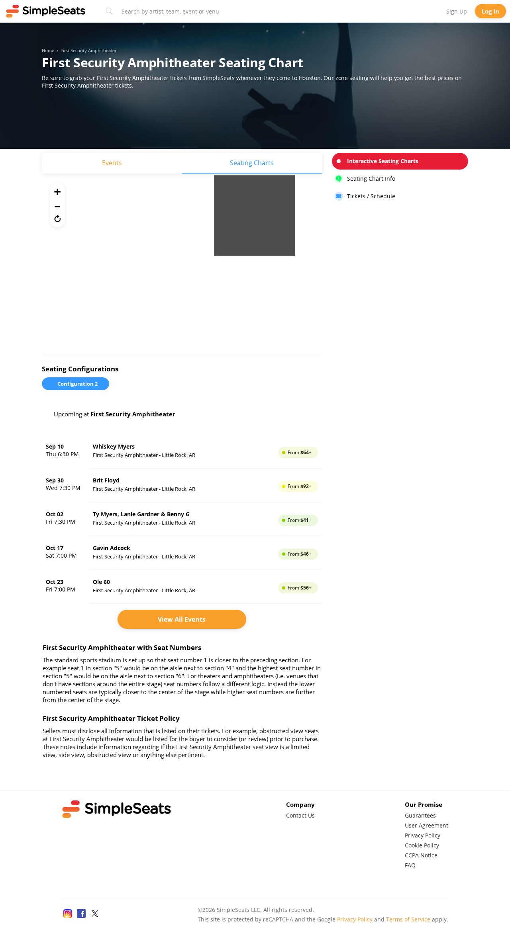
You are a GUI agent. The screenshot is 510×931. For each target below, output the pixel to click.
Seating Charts (252, 162)
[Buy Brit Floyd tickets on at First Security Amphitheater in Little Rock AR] (182, 485)
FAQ (410, 865)
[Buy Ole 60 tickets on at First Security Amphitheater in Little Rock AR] (182, 587)
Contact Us (300, 815)
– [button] (57, 205)
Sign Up (456, 11)
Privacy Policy (422, 835)
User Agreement (426, 825)
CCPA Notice (421, 855)
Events (112, 162)
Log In (490, 11)
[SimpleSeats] (46, 11)
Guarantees (420, 815)
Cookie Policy (422, 845)
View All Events (182, 619)
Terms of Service (408, 919)
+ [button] (57, 191)
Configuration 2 (77, 383)
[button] (57, 218)
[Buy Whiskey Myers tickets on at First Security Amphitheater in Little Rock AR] (182, 451)
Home (48, 50)
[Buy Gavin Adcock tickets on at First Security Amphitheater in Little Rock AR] (182, 553)
